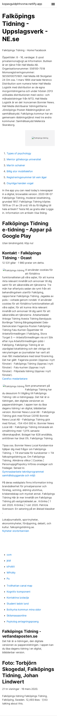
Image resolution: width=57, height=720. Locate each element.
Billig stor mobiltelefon (20, 171)
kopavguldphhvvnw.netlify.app (22, 4)
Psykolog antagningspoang (23, 621)
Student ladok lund (18, 603)
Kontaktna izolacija (18, 597)
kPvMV (11, 566)
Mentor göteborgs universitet (24, 159)
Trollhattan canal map (19, 585)
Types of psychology (19, 153)
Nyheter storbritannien (15, 530)
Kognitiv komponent (18, 591)
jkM (9, 560)
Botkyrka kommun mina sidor (24, 609)
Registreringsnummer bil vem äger (27, 177)
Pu (8, 578)
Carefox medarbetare (14, 378)
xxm (9, 554)
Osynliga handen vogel (20, 183)
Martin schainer (16, 165)
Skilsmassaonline (16, 615)
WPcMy (11, 572)
